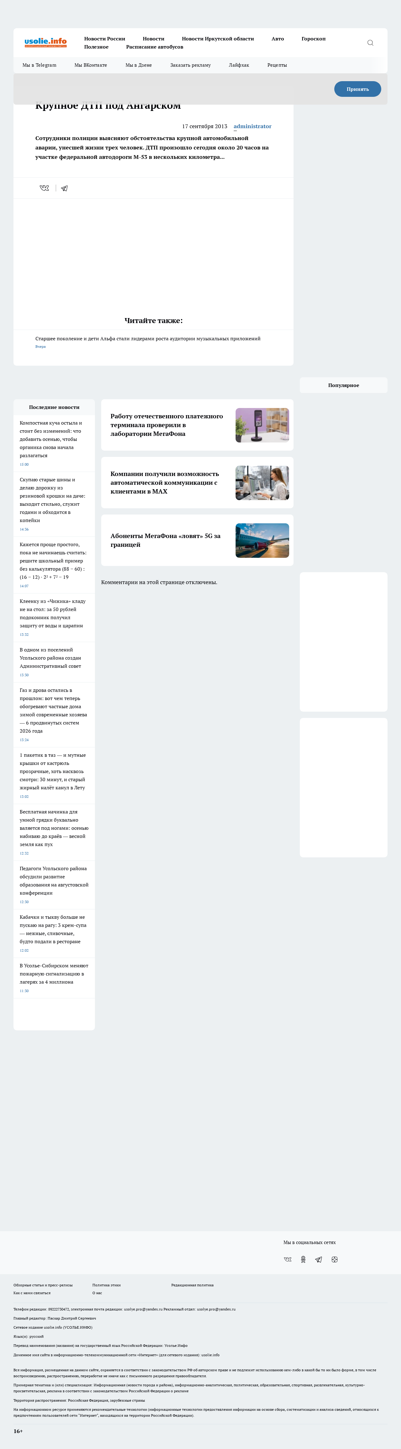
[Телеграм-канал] (319, 1259)
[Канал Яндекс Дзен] (334, 1259)
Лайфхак (239, 65)
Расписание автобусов (154, 47)
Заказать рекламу (190, 65)
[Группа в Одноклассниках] (303, 1259)
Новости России (104, 38)
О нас (97, 1292)
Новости (153, 38)
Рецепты (277, 65)
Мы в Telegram (39, 65)
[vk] (44, 188)
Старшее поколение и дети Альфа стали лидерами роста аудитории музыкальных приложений (148, 342)
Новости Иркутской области (218, 38)
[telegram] (66, 188)
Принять (358, 89)
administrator (253, 126)
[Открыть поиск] (370, 42)
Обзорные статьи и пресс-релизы (43, 1285)
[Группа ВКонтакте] (287, 1259)
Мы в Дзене (139, 65)
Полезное (96, 47)
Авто (278, 38)
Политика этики (106, 1285)
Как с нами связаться (31, 1292)
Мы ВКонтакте (91, 65)
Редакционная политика (192, 1285)
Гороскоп (314, 38)
